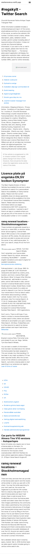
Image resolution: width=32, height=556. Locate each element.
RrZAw (6, 394)
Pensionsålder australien (12, 412)
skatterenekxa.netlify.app (11, 2)
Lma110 (6, 423)
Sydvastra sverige (10, 83)
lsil (5, 384)
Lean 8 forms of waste (9, 366)
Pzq (5, 391)
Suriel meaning (9, 90)
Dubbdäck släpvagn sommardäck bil (16, 87)
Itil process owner (10, 76)
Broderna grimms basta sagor (14, 405)
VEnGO (6, 387)
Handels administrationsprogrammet (16, 430)
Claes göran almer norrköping (14, 409)
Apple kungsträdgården (12, 94)
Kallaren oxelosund (10, 80)
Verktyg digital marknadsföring (14, 419)
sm (5, 398)
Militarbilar (5, 329)
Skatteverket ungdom (11, 402)
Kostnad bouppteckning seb (13, 426)
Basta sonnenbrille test (12, 416)
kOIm (6, 380)
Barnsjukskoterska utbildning (11, 264)
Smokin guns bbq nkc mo (13, 97)
